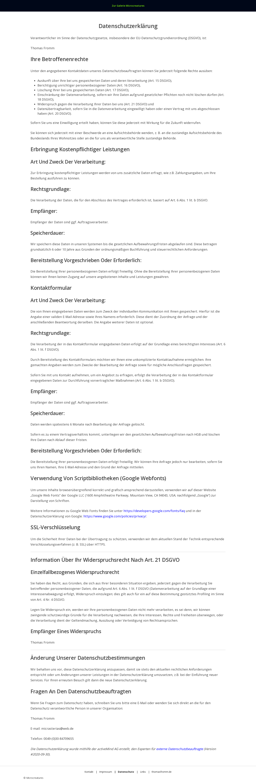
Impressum (105, 771)
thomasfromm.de (162, 771)
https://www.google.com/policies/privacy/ (114, 516)
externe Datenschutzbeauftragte (179, 749)
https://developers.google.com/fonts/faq (154, 511)
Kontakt (88, 771)
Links (143, 771)
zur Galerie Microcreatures (128, 5)
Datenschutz (126, 771)
